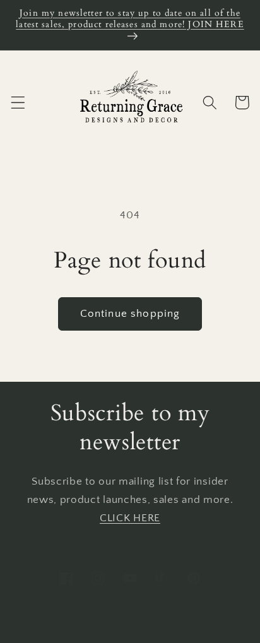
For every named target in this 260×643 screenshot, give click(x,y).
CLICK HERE (130, 518)
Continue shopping (130, 313)
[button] (18, 102)
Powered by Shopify (198, 634)
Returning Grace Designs (106, 634)
